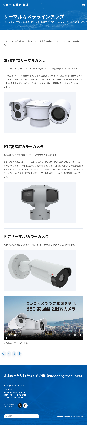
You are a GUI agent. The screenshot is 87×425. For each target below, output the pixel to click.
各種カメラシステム (57, 22)
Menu (83, 5)
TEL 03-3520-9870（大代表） (14, 397)
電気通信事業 (15, 22)
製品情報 (26, 22)
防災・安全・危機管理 (39, 22)
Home (6, 22)
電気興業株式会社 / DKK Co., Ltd (15, 4)
